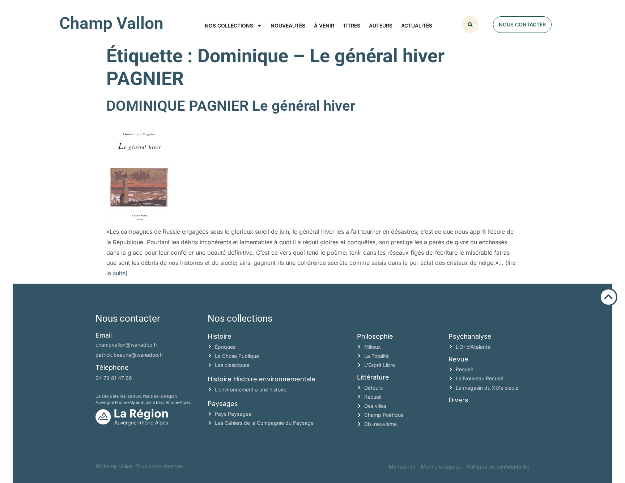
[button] (470, 24)
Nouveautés (288, 25)
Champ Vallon (111, 23)
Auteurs (380, 25)
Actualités (416, 25)
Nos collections (229, 25)
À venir (324, 25)
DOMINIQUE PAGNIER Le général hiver (230, 105)
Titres (351, 25)
